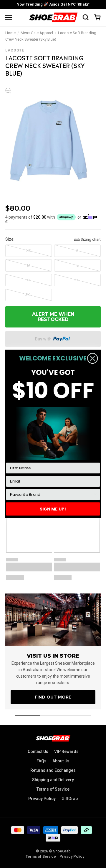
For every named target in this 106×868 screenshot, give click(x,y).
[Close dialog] (92, 358)
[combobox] (51, 495)
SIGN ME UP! (53, 509)
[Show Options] (95, 495)
